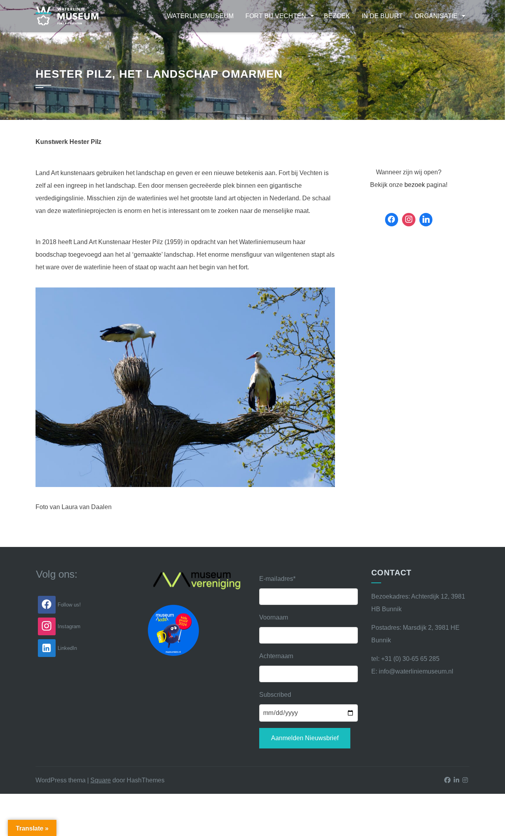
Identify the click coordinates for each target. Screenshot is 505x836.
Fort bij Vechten (275, 16)
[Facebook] (391, 219)
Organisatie (436, 16)
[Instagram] (408, 219)
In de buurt (382, 16)
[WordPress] (426, 219)
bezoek (414, 184)
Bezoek (337, 16)
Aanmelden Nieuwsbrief (305, 738)
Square (100, 780)
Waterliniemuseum (200, 16)
